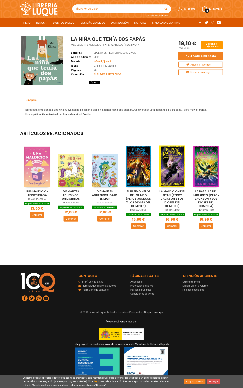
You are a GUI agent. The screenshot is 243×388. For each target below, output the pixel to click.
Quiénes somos (191, 281)
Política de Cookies (140, 289)
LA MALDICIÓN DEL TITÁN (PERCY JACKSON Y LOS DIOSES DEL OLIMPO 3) (172, 198)
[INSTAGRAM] (212, 22)
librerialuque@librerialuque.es (99, 285)
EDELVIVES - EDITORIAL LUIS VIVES (115, 52)
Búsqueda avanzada (158, 15)
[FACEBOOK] (200, 22)
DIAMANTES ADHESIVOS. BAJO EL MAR (104, 195)
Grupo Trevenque (153, 312)
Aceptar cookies (194, 381)
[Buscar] (166, 8)
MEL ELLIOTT (79, 44)
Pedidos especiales (193, 289)
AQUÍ (96, 381)
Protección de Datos (141, 285)
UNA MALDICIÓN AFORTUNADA (37, 193)
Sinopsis (31, 100)
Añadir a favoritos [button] (200, 64)
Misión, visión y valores (195, 285)
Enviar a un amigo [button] (200, 72)
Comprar (37, 215)
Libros (41, 23)
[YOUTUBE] (219, 22)
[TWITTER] (206, 22)
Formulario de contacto (96, 289)
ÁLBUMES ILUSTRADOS (107, 74)
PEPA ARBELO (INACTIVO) (122, 44)
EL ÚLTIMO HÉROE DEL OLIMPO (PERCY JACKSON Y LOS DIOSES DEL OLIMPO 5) (138, 198)
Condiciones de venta (142, 293)
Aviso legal (136, 281)
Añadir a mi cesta (203, 56)
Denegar (213, 381)
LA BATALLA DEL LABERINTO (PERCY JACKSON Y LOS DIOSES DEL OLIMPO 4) (206, 198)
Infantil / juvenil (102, 61)
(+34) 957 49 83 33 (92, 281)
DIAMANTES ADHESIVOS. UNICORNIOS (71, 195)
